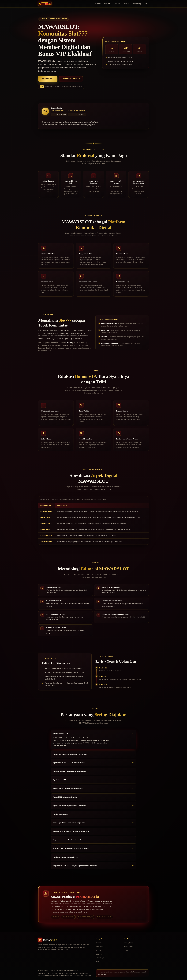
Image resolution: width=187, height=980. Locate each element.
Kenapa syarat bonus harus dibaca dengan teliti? (69, 823)
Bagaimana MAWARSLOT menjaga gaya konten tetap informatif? (75, 866)
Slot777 (117, 4)
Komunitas (107, 4)
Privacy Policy (128, 943)
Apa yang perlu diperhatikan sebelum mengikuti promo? (72, 831)
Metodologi (137, 4)
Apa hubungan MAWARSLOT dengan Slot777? (69, 763)
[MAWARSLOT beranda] (45, 4)
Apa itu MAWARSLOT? (61, 733)
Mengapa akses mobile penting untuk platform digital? (71, 848)
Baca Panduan (46, 79)
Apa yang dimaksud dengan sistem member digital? (70, 771)
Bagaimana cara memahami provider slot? (67, 840)
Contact (126, 950)
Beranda (98, 4)
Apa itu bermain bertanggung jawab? (65, 857)
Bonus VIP (126, 4)
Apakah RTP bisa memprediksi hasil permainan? (69, 806)
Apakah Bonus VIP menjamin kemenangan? (68, 788)
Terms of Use (128, 947)
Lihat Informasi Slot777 (71, 79)
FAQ (146, 4)
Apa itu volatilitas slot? (60, 814)
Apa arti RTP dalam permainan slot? (65, 797)
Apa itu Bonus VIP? (60, 780)
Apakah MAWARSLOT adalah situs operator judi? (70, 754)
